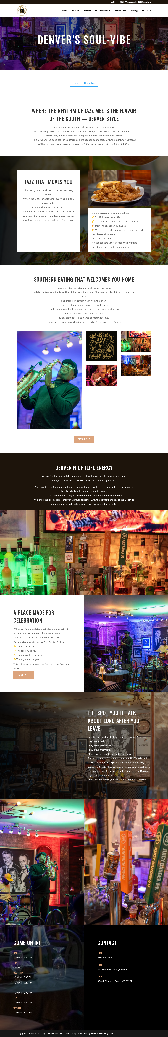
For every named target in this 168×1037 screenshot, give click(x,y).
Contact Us (146, 11)
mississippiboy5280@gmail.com (112, 969)
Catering (134, 11)
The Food (74, 11)
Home (64, 11)
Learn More (24, 674)
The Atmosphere (102, 11)
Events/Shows (120, 11)
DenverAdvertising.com (102, 1033)
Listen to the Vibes (84, 83)
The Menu (86, 11)
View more (84, 439)
